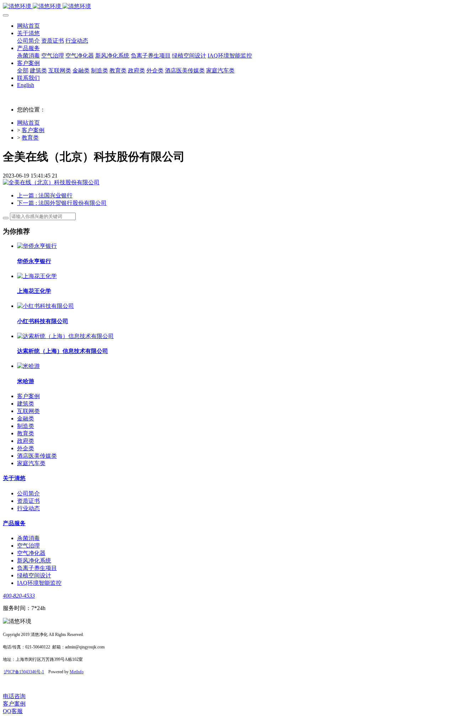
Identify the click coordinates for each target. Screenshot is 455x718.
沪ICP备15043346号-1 (24, 671)
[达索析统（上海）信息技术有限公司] (65, 336)
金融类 (25, 418)
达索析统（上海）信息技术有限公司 (62, 351)
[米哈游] (28, 366)
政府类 (25, 441)
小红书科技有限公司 (42, 321)
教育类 (30, 138)
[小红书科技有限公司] (45, 306)
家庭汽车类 (31, 463)
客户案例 (33, 130)
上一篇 (45, 195)
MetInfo (77, 671)
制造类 (25, 426)
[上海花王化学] (37, 276)
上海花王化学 (34, 291)
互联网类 (28, 411)
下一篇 (62, 203)
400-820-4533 (19, 596)
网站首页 (28, 26)
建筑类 (25, 404)
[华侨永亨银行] (37, 246)
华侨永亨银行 (34, 261)
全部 (22, 70)
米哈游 (25, 381)
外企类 (25, 448)
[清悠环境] (227, 6)
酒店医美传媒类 (37, 456)
